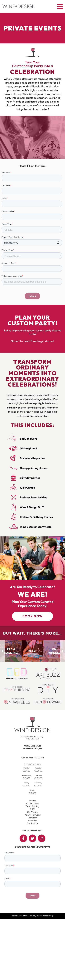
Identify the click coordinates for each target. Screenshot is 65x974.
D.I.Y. (32, 809)
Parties (32, 800)
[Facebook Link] (23, 838)
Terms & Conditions (20, 915)
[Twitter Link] (32, 838)
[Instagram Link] (41, 838)
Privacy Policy (35, 915)
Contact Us (32, 823)
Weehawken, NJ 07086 (32, 757)
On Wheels (32, 812)
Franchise (32, 820)
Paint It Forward (32, 814)
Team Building (32, 806)
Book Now (32, 616)
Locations (32, 817)
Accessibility (48, 915)
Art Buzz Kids (32, 803)
